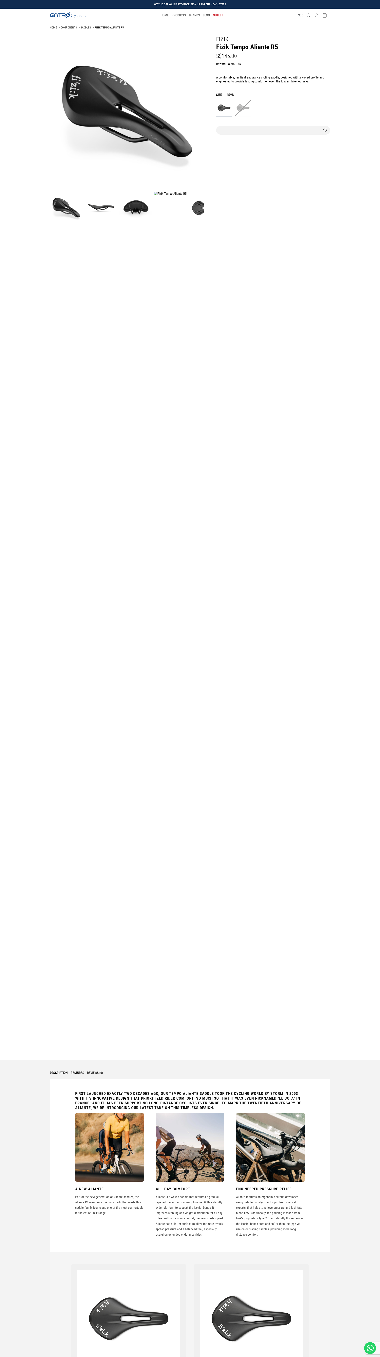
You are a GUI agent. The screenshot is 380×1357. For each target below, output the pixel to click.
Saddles (86, 27)
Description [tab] (59, 1073)
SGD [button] (300, 15)
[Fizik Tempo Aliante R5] (127, 112)
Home (165, 15)
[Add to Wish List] (273, 130)
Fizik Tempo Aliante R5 (109, 27)
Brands (194, 15)
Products (179, 15)
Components (69, 27)
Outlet (218, 15)
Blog (206, 15)
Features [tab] (77, 1073)
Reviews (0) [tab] (95, 1073)
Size (225, 95)
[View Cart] (324, 15)
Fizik (222, 39)
